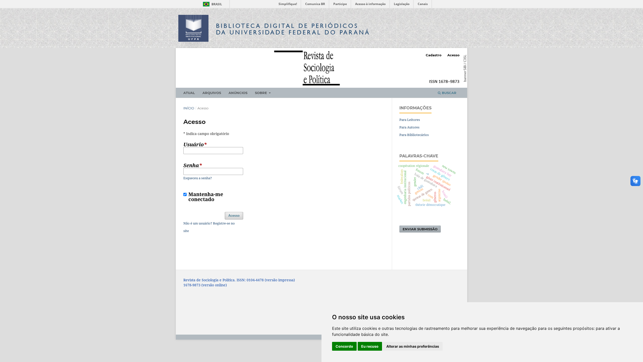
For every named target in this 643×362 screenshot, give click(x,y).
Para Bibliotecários (414, 134)
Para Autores (409, 127)
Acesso (453, 55)
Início (188, 108)
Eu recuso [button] (370, 346)
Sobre (261, 93)
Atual (189, 93)
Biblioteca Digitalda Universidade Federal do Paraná (293, 29)
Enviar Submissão (420, 229)
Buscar (448, 93)
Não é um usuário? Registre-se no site (209, 227)
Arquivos (211, 93)
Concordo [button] (344, 346)
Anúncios (238, 93)
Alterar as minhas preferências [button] (412, 346)
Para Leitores (409, 119)
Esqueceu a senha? (197, 178)
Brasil (211, 4)
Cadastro (434, 55)
